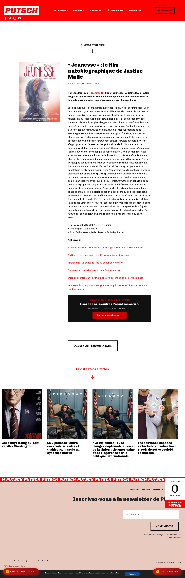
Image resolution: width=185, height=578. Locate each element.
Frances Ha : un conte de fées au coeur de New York (95, 262)
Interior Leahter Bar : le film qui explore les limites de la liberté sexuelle (105, 278)
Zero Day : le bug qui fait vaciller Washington (20, 444)
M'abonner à (175, 502)
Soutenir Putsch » (168, 571)
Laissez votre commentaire (93, 345)
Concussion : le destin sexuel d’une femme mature (94, 270)
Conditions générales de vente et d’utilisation (34, 561)
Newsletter (135, 10)
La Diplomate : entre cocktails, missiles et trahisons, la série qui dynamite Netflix (63, 448)
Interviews (60, 10)
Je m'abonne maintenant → (110, 315)
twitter (146, 490)
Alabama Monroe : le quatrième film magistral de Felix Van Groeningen (105, 247)
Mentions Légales (10, 561)
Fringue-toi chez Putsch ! (21, 571)
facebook (134, 490)
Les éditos (95, 10)
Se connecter (165, 10)
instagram (158, 490)
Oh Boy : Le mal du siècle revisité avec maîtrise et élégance (99, 255)
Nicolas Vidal (78, 83)
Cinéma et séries (93, 45)
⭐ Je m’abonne (115, 10)
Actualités (78, 10)
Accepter (132, 574)
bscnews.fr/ (98, 93)
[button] (180, 10)
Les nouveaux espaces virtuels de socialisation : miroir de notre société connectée (157, 448)
